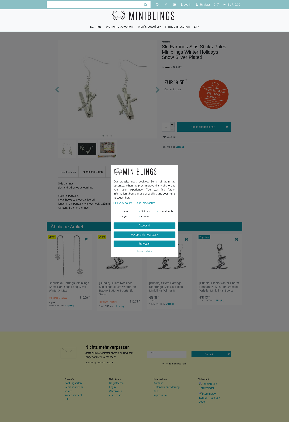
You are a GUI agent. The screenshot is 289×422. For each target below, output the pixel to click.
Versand (179, 146)
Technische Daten (92, 171)
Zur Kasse (115, 395)
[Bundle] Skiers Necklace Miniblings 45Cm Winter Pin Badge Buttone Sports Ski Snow (117, 288)
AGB (156, 391)
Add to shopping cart (203, 126)
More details (144, 251)
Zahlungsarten (73, 383)
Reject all (144, 243)
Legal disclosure (145, 203)
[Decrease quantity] (172, 129)
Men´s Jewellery (149, 26)
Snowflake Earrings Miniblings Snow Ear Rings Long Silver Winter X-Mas (69, 286)
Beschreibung (68, 171)
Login (112, 387)
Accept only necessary (144, 234)
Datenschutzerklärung (167, 387)
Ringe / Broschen (177, 26)
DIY (196, 26)
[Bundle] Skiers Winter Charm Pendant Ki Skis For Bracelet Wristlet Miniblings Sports (219, 286)
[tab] (68, 172)
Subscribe (210, 354)
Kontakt (158, 383)
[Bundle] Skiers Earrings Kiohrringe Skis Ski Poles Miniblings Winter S (166, 286)
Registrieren (116, 383)
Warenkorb (115, 391)
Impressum (160, 395)
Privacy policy (123, 203)
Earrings (96, 26)
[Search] (146, 4)
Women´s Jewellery (120, 26)
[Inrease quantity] (172, 124)
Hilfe (67, 399)
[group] (69, 256)
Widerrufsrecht (73, 395)
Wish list (170, 136)
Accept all (144, 225)
